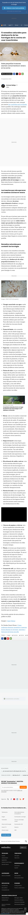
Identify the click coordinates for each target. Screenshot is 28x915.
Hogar (8, 635)
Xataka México (5, 897)
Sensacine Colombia (19, 902)
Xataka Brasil (5, 900)
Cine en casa (5, 830)
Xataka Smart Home (6, 862)
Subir (22, 847)
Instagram (17, 799)
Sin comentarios (7, 74)
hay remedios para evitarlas (17, 104)
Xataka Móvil (5, 858)
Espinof (16, 867)
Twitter (17, 74)
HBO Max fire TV (16, 775)
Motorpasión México (19, 904)
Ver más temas (6, 835)
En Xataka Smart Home (8, 405)
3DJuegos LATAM (18, 897)
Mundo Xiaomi (5, 864)
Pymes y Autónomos (19, 887)
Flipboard (20, 74)
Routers (16, 827)
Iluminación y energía (20, 816)
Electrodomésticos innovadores (19, 812)
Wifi (15, 830)
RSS (20, 799)
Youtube (14, 799)
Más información (5, 913)
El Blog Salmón (18, 885)
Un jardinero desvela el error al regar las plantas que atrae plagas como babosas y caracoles (13, 408)
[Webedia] (6, 848)
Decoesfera (4, 887)
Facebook (14, 74)
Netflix (4, 25)
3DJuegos (16, 855)
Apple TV (10, 25)
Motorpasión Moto (18, 877)
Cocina (22, 635)
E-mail (22, 74)
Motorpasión (17, 875)
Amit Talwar (11, 621)
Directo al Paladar (6, 875)
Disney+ (17, 25)
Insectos (15, 635)
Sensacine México (18, 900)
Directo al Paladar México (6, 905)
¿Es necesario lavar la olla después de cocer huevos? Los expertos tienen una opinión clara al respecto (15, 771)
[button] (12, 85)
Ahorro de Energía (6, 824)
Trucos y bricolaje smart (19, 820)
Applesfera (4, 860)
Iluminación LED (18, 824)
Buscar (26, 841)
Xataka (3, 855)
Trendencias (5, 885)
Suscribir (23, 787)
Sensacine (17, 865)
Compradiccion (5, 890)
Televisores (5, 812)
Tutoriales (4, 819)
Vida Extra (16, 858)
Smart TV (4, 827)
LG (21, 25)
